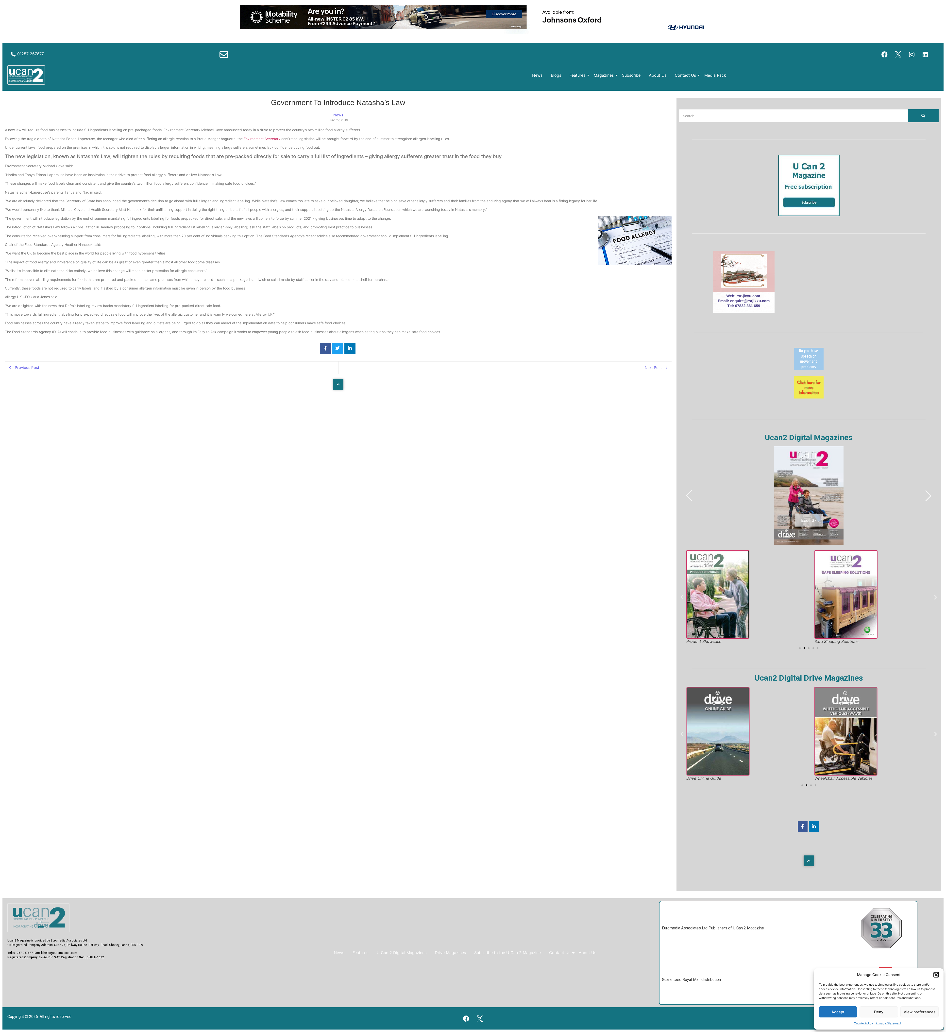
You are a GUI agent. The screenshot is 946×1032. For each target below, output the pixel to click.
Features (577, 75)
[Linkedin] (925, 54)
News (537, 75)
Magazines (604, 75)
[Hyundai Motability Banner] (473, 32)
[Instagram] (912, 54)
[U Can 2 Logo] (26, 75)
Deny (878, 1012)
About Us (657, 75)
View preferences (919, 1012)
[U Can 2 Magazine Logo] (38, 918)
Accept (838, 1012)
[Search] (923, 115)
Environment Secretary (262, 139)
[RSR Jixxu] (744, 311)
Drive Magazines (450, 952)
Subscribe (631, 75)
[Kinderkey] (809, 397)
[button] (936, 974)
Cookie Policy (863, 1023)
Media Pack (715, 75)
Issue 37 (808, 520)
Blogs (556, 75)
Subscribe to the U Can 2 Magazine (507, 952)
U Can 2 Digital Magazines (401, 952)
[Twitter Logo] (898, 54)
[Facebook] (884, 54)
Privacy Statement (888, 1023)
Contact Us (685, 75)
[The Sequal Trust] (809, 368)
